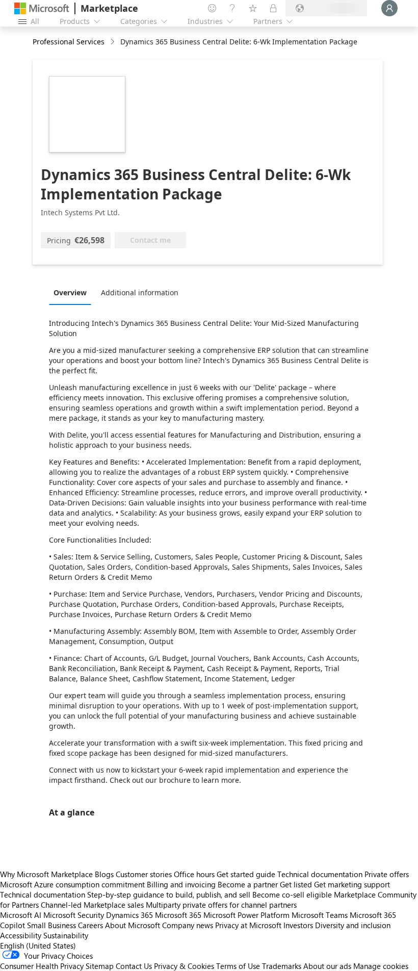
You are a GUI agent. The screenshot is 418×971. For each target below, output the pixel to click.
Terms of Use (238, 966)
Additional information (139, 292)
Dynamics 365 (129, 915)
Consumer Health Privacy (42, 966)
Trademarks (281, 966)
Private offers (386, 874)
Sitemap (100, 966)
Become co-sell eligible (292, 894)
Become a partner (248, 884)
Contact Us (134, 966)
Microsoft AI (20, 915)
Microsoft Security (73, 915)
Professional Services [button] (68, 41)
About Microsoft (132, 925)
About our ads (327, 966)
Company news (187, 925)
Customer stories (144, 874)
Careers (90, 925)
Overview (70, 292)
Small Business (51, 925)
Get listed (296, 884)
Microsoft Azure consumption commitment (73, 884)
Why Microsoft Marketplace (46, 874)
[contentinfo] (113, 42)
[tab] (72, 292)
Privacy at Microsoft (248, 925)
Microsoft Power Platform (246, 915)
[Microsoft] (41, 8)
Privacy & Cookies (184, 966)
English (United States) (38, 945)
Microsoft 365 (178, 915)
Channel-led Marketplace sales (92, 905)
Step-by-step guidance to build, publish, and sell (168, 894)
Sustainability (65, 935)
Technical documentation (319, 874)
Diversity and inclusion (352, 925)
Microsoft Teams (320, 915)
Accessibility (20, 935)
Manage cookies (380, 966)
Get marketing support (352, 884)
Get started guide (246, 874)
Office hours (194, 874)
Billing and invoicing (181, 884)
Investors (298, 925)
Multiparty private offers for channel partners (221, 905)
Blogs (104, 874)
